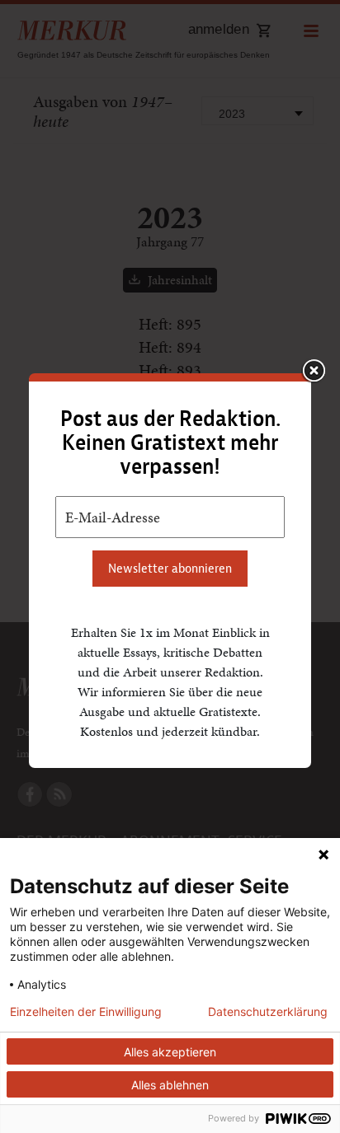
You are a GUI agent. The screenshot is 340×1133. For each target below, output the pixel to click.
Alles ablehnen (170, 1085)
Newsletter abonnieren (170, 568)
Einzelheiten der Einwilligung (86, 1011)
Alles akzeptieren (170, 1052)
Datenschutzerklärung (268, 1011)
